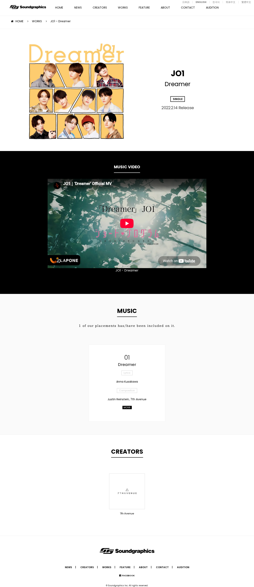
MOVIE (127, 407)
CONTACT (188, 8)
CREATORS (100, 8)
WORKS (123, 8)
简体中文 (230, 2)
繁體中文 (246, 2)
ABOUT (165, 8)
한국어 (216, 2)
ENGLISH (201, 2)
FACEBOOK (128, 575)
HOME (59, 8)
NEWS (78, 8)
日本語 (186, 2)
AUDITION (212, 8)
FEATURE (144, 8)
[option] (127, 223)
